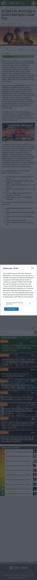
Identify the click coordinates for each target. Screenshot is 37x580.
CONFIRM (11, 309)
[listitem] (18, 303)
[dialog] (18, 290)
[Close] (33, 269)
